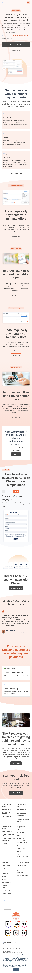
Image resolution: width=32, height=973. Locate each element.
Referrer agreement (22, 875)
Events (4, 876)
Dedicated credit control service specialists (21, 815)
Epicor (19, 851)
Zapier (19, 854)
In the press (5, 873)
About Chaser (6, 865)
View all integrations (23, 856)
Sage (18, 835)
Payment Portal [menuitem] (6, 809)
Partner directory (22, 868)
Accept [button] (16, 969)
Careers (4, 871)
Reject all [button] (23, 969)
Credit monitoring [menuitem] (7, 816)
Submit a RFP (6, 890)
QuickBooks (20, 832)
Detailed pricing (6, 893)
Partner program (21, 865)
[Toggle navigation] (28, 2)
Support (4, 879)
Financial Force (21, 848)
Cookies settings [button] (9, 969)
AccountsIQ (20, 838)
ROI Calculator (6, 888)
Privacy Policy (12, 961)
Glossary (4, 843)
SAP (18, 845)
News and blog (6, 885)
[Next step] (28, 491)
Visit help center (6, 882)
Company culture (7, 868)
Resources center (7, 831)
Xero (18, 829)
